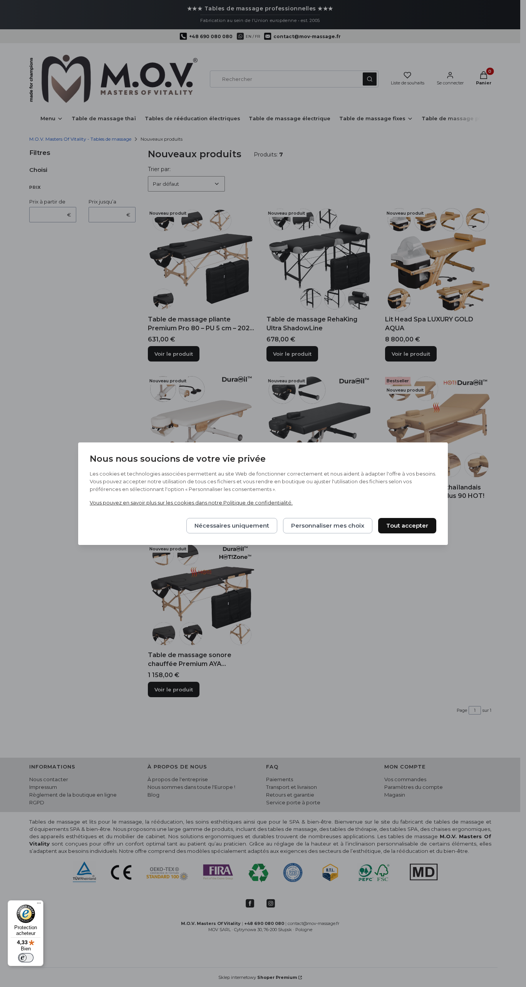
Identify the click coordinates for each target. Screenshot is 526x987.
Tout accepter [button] (407, 525)
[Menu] (39, 905)
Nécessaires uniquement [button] (231, 525)
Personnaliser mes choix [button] (327, 525)
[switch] (26, 957)
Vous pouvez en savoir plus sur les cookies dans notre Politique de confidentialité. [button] (191, 502)
